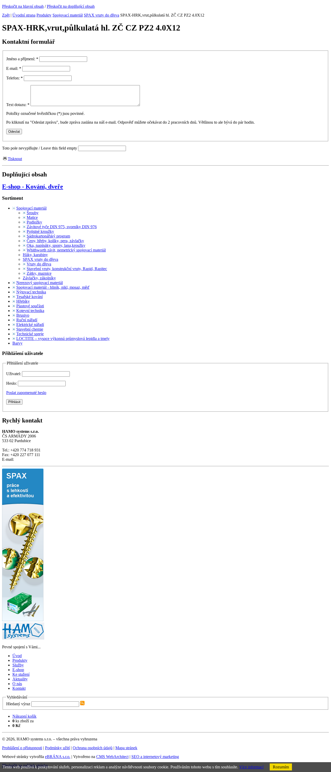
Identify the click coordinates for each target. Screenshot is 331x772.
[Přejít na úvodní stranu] (23, 638)
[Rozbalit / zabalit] (13, 208)
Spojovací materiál (67, 15)
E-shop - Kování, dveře (32, 186)
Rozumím (281, 767)
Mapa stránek (126, 748)
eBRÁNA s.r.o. (57, 756)
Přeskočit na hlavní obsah (23, 6)
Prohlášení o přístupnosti (22, 748)
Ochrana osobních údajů (92, 748)
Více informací (251, 767)
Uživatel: (14, 374)
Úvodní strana (23, 15)
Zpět (6, 15)
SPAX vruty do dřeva (101, 15)
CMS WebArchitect (112, 756)
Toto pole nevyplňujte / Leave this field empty (39, 148)
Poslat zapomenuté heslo (26, 392)
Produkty (43, 15)
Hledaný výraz (18, 704)
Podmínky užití (57, 748)
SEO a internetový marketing (155, 756)
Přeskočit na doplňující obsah (71, 6)
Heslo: (12, 383)
